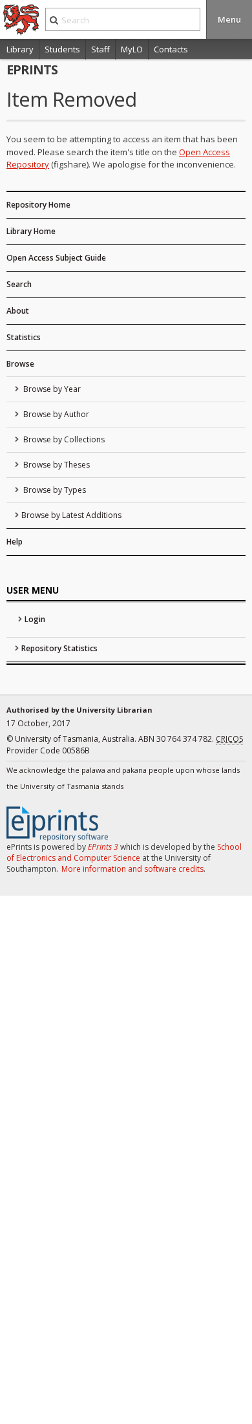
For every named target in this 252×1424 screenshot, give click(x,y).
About (17, 310)
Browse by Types (53, 489)
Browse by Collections (63, 439)
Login (35, 619)
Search (19, 284)
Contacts (171, 49)
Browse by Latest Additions (71, 515)
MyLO (132, 49)
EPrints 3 (103, 846)
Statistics (23, 337)
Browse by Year (51, 388)
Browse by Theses (55, 464)
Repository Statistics (59, 648)
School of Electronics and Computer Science (124, 852)
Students (62, 49)
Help (14, 541)
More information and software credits (132, 868)
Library (20, 49)
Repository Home (38, 204)
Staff (100, 49)
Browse (20, 363)
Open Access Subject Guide (56, 257)
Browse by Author (55, 414)
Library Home (31, 231)
